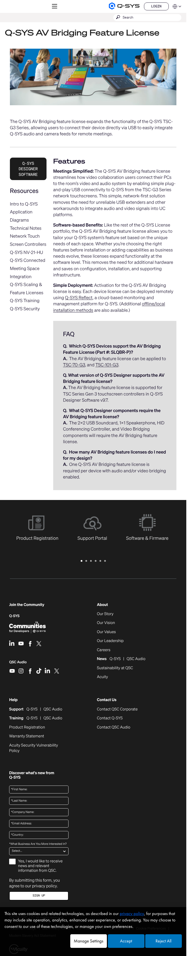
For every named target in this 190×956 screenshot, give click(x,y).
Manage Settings (88, 941)
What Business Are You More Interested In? (38, 844)
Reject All (163, 941)
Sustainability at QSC (115, 668)
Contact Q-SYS (110, 718)
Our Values (106, 632)
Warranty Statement (26, 736)
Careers (103, 650)
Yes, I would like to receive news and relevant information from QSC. (40, 866)
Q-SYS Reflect (79, 298)
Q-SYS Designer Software (28, 169)
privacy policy (44, 886)
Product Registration (27, 727)
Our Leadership (110, 641)
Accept (126, 941)
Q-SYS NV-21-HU (26, 252)
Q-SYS (14, 616)
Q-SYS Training (25, 301)
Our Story (105, 614)
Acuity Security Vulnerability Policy (33, 748)
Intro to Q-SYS (24, 204)
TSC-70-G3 (74, 365)
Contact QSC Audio (113, 727)
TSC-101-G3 (106, 365)
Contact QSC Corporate (117, 709)
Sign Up (39, 895)
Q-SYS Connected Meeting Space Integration (27, 268)
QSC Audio (18, 664)
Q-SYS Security (25, 309)
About (102, 605)
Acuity (102, 677)
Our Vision (106, 622)
